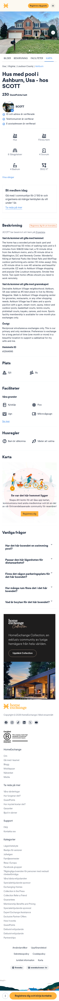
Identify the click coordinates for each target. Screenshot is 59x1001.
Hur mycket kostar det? (15, 804)
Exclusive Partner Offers (15, 916)
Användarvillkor (20, 947)
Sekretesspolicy (21, 954)
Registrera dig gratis (38, 6)
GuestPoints (9, 800)
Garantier (8, 808)
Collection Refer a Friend (15, 895)
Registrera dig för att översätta (43, 226)
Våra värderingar (12, 791)
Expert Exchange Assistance (17, 912)
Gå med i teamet (11, 760)
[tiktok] (18, 722)
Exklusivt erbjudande (14, 929)
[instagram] (12, 722)
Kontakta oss (10, 831)
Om (5, 756)
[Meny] (53, 5)
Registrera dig (29, 514)
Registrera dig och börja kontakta (33, 995)
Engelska (40, 232)
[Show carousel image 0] (29, 32)
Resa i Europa (10, 863)
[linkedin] (24, 722)
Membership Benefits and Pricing (20, 904)
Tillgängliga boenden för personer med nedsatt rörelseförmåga (26, 873)
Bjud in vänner (10, 813)
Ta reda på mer (13, 207)
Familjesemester (11, 858)
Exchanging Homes (13, 887)
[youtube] (36, 722)
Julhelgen (8, 854)
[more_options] (5, 996)
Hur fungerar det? (12, 796)
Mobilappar (9, 768)
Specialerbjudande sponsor (17, 883)
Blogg (6, 764)
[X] (30, 722)
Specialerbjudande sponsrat (17, 908)
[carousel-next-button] (53, 33)
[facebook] (6, 722)
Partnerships (10, 938)
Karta (49, 58)
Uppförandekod (38, 947)
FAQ (6, 827)
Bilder (7, 58)
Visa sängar (8, 177)
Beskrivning (21, 58)
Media (7, 777)
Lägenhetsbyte (11, 846)
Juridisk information (25, 960)
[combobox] (17, 967)
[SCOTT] (8, 107)
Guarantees (9, 899)
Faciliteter (37, 58)
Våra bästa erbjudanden (15, 878)
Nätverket (8, 773)
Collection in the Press (14, 891)
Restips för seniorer (13, 850)
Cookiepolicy (39, 954)
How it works (10, 921)
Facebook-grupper (13, 867)
